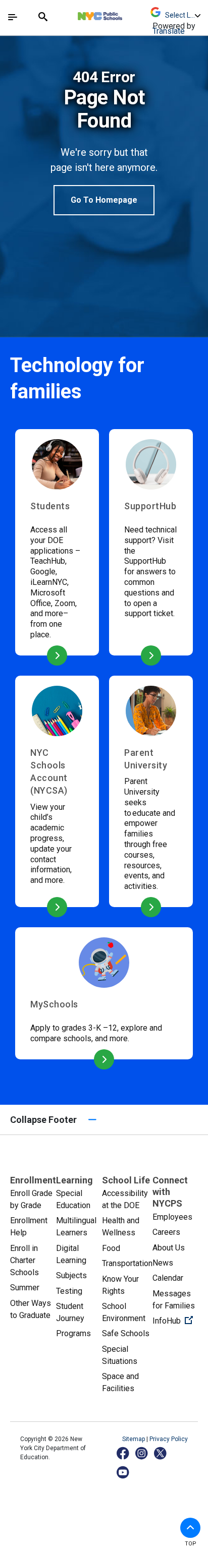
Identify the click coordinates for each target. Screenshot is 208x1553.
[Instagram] (142, 1453)
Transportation (127, 1263)
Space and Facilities (120, 1382)
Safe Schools (125, 1333)
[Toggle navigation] (12, 17)
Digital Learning (71, 1254)
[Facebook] (123, 1453)
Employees (172, 1217)
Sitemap (134, 1439)
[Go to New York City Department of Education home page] (129, 13)
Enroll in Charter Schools (24, 1260)
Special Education (73, 1199)
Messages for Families (173, 1299)
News (162, 1263)
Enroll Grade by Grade (31, 1199)
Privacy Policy (168, 1439)
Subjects (71, 1275)
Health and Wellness (120, 1226)
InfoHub (175, 1321)
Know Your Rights (120, 1285)
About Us (168, 1247)
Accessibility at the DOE (125, 1199)
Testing (69, 1291)
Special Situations (119, 1355)
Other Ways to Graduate (30, 1309)
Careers (166, 1232)
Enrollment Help (28, 1226)
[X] (161, 1453)
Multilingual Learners (76, 1226)
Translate (168, 31)
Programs (73, 1333)
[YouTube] (123, 1472)
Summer (24, 1287)
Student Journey (70, 1312)
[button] (190, 1528)
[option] (104, 141)
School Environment (123, 1312)
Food (111, 1248)
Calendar (167, 1278)
